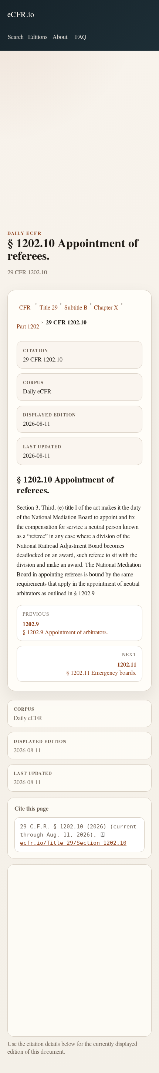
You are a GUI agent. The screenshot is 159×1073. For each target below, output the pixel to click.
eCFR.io (20, 14)
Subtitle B (76, 307)
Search (16, 36)
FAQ (81, 36)
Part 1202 (28, 326)
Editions (37, 36)
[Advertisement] (79, 134)
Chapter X (106, 307)
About (60, 36)
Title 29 (49, 307)
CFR (25, 307)
